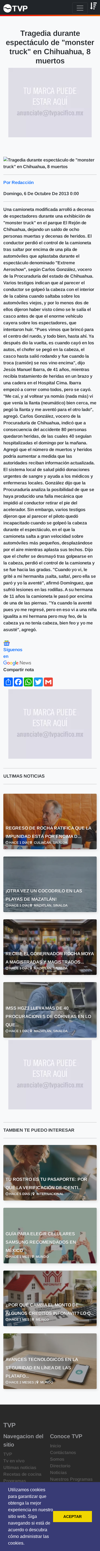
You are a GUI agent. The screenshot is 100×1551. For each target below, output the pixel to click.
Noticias (58, 1472)
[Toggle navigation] (80, 8)
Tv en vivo (13, 1460)
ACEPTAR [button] (72, 1516)
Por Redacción (18, 182)
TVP (7, 1454)
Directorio (60, 1465)
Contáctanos (63, 1452)
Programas (14, 1480)
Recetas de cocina (22, 1474)
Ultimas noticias (19, 1467)
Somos (57, 1459)
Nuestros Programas (71, 1479)
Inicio (55, 1445)
